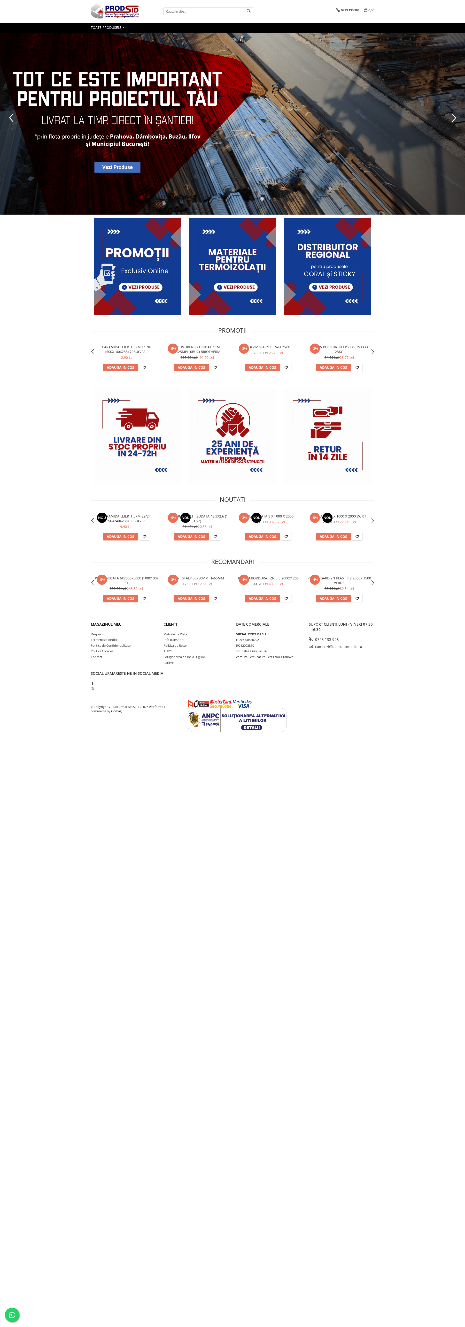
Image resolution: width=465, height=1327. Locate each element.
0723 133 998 (326, 639)
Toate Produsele (107, 27)
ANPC (167, 651)
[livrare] (137, 435)
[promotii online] (137, 266)
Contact (96, 657)
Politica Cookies (102, 651)
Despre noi (98, 634)
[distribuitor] (327, 266)
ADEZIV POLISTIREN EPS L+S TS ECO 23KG (339, 349)
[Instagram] (92, 689)
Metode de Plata (175, 634)
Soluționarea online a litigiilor (184, 657)
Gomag (116, 711)
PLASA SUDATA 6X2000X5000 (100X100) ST (126, 580)
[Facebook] (92, 683)
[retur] (327, 435)
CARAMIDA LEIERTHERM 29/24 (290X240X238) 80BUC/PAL (126, 518)
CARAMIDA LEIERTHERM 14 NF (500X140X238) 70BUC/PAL (126, 349)
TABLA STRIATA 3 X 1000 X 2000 (268, 516)
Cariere (168, 662)
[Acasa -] (115, 11)
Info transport (173, 639)
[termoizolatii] (232, 266)
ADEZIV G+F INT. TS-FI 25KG (268, 347)
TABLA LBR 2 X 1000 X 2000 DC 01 (339, 516)
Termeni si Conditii (104, 639)
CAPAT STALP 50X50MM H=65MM (197, 578)
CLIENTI (170, 624)
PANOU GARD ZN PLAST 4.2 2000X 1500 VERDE (339, 580)
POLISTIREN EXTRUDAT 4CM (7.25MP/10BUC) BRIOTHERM (197, 349)
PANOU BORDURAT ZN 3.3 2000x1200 (268, 578)
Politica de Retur (175, 645)
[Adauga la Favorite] (144, 367)
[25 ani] (232, 435)
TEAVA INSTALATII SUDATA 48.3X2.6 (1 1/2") (197, 518)
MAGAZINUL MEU (106, 624)
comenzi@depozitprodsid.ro (338, 646)
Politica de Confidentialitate (111, 645)
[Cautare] (248, 11)
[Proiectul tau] (232, 124)
